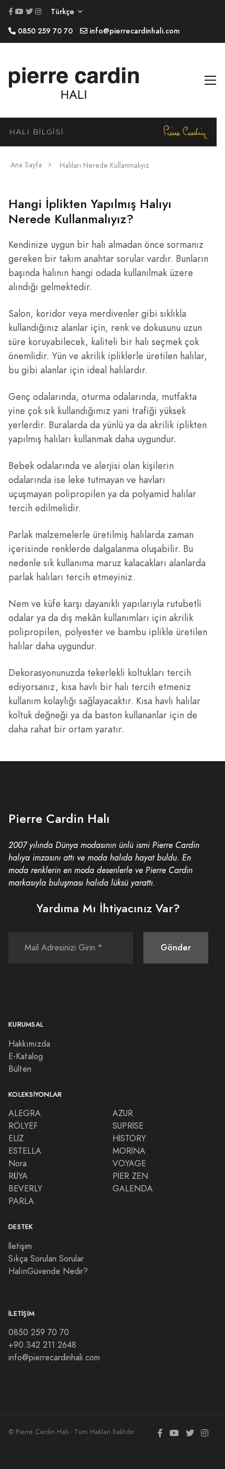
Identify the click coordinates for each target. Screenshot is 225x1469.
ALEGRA (24, 1113)
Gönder (176, 948)
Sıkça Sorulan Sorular (46, 1259)
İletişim (20, 1246)
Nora (17, 1163)
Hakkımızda (29, 1044)
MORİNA (129, 1151)
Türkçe (62, 12)
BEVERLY (25, 1189)
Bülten (19, 1069)
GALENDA (133, 1189)
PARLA (21, 1201)
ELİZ (16, 1138)
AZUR (123, 1113)
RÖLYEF (23, 1126)
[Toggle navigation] (210, 80)
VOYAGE (129, 1163)
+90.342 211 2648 (42, 1345)
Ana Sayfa (26, 165)
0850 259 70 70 (38, 1332)
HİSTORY (129, 1138)
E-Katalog (25, 1056)
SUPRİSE (128, 1126)
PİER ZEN (130, 1176)
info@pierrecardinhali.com (54, 1357)
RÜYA (18, 1176)
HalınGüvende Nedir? (48, 1271)
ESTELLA (24, 1151)
